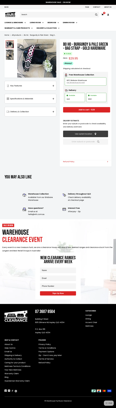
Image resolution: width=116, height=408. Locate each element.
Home (7, 35)
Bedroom (52, 22)
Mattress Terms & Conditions (17, 366)
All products (16, 35)
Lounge (88, 315)
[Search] (96, 14)
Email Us (8, 351)
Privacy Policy (45, 344)
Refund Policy (68, 161)
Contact (96, 7)
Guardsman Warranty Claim (17, 381)
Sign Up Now (58, 293)
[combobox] (56, 14)
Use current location (84, 134)
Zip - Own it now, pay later (50, 355)
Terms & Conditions (47, 348)
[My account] (108, 14)
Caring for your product (15, 362)
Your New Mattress (13, 370)
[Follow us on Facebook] (6, 391)
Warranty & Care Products (17, 28)
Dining (88, 318)
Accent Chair (91, 322)
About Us (107, 7)
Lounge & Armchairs (14, 22)
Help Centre (10, 348)
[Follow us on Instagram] (9, 391)
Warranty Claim (12, 373)
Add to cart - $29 (87, 109)
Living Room (35, 22)
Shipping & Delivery (13, 355)
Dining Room (69, 22)
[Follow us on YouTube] (16, 391)
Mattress (89, 326)
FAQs (87, 7)
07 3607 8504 (45, 312)
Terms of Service (46, 359)
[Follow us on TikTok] (12, 391)
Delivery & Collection (47, 28)
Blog (6, 7)
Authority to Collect (13, 359)
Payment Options (46, 351)
